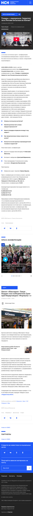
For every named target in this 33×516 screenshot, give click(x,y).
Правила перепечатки (7, 507)
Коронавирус (9, 223)
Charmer (10, 512)
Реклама (19, 476)
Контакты (12, 476)
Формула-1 (8, 412)
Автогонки (16, 412)
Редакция (4, 476)
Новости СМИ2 (5, 427)
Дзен (24, 401)
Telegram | (4, 403)
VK (27, 401)
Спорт (22, 412)
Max (9, 403)
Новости (19, 401)
